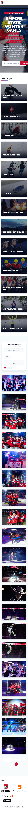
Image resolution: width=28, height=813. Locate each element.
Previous (8, 759)
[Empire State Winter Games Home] (2, 2)
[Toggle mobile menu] (25, 2)
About (2, 780)
